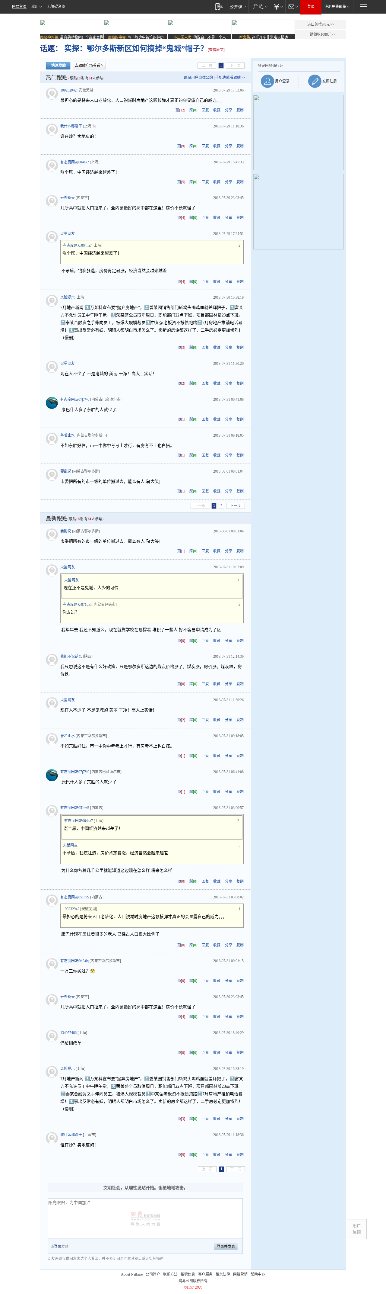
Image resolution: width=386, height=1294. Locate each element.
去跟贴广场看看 (87, 65)
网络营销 (240, 1274)
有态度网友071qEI (77, 604)
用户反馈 (357, 1229)
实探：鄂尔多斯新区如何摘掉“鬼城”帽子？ (135, 48)
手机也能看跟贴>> (230, 77)
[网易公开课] (237, 6)
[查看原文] (216, 50)
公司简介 (153, 1274)
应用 (35, 7)
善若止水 (67, 435)
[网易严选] (259, 6)
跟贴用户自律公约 (198, 77)
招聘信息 (188, 1274)
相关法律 (223, 1274)
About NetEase (132, 1274)
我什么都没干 (71, 126)
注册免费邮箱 (335, 7)
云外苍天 (67, 198)
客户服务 (205, 1274)
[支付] (277, 6)
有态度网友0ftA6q (74, 961)
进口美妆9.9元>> (320, 24)
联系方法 (170, 1274)
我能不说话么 (71, 656)
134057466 (68, 1033)
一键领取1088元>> (321, 34)
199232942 (68, 90)
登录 (311, 7)
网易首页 (19, 7)
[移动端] (219, 6)
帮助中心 (258, 1274)
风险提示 (67, 297)
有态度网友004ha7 (74, 162)
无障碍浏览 (56, 7)
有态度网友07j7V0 (74, 399)
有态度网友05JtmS (74, 808)
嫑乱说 (65, 471)
